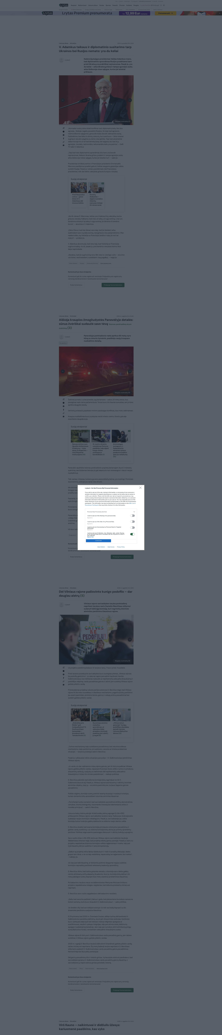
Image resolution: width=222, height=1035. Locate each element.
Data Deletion (101, 547)
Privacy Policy (121, 547)
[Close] (141, 488)
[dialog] (111, 517)
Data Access (111, 547)
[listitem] (111, 512)
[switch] (132, 515)
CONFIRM (98, 540)
